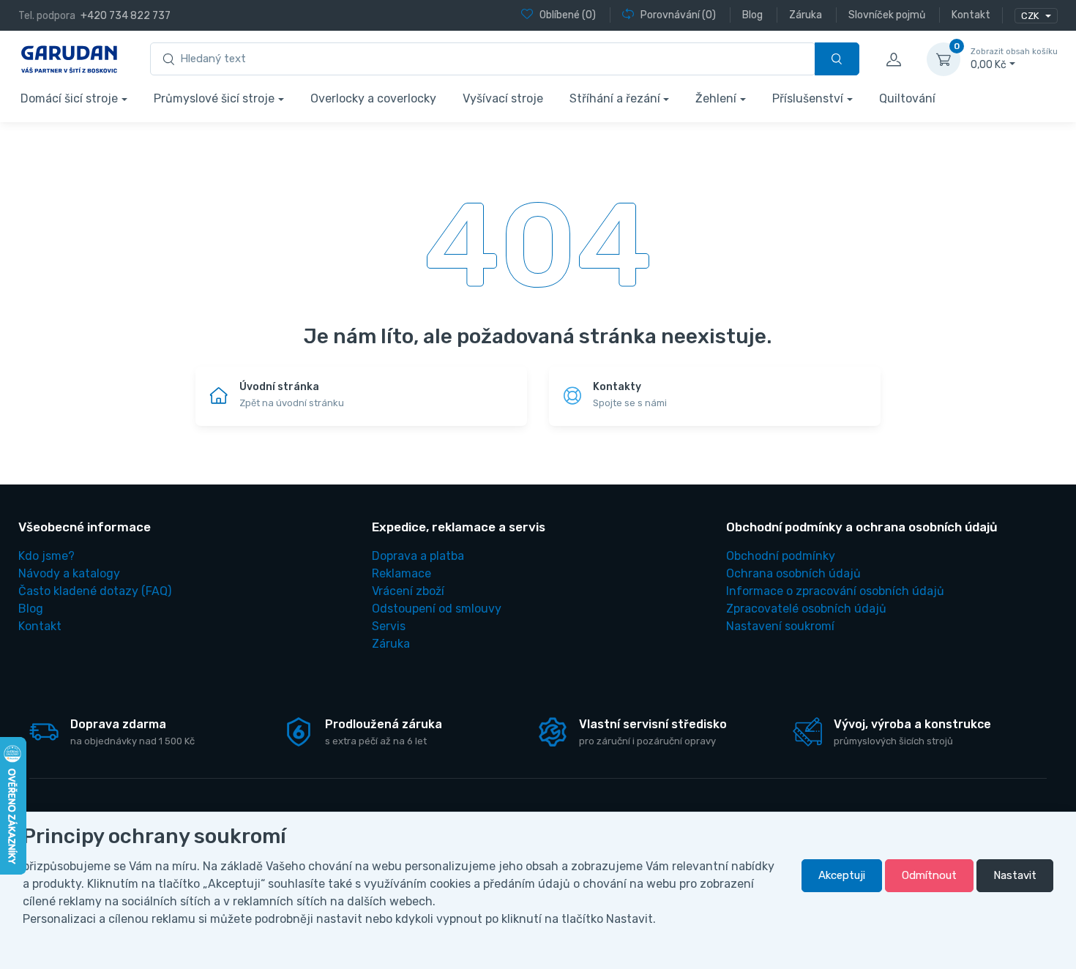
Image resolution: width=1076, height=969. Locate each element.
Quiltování (907, 98)
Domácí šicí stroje (69, 98)
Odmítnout (929, 875)
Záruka (391, 644)
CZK (1031, 15)
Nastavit (1014, 875)
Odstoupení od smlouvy (436, 609)
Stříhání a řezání (614, 98)
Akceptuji (841, 875)
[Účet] (893, 59)
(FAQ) (94, 591)
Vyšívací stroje (503, 98)
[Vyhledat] (837, 58)
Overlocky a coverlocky (373, 98)
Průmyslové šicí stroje (214, 98)
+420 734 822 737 (126, 16)
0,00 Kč (1014, 59)
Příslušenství (807, 98)
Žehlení (715, 98)
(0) (567, 15)
